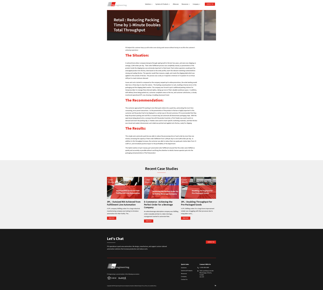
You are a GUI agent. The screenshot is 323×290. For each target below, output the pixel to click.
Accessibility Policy (152, 286)
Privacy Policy (145, 286)
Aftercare (176, 4)
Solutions (148, 4)
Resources (185, 4)
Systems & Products (161, 4)
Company (196, 4)
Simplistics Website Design (135, 286)
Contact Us (210, 4)
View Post (112, 218)
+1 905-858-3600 (204, 267)
